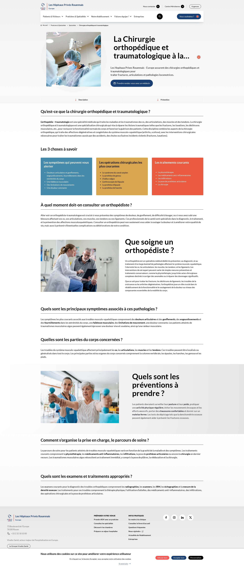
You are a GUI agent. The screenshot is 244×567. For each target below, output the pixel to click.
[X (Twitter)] (190, 517)
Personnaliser (195, 558)
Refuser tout (162, 558)
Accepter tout (178, 558)
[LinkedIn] (182, 517)
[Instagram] (174, 517)
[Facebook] (166, 517)
